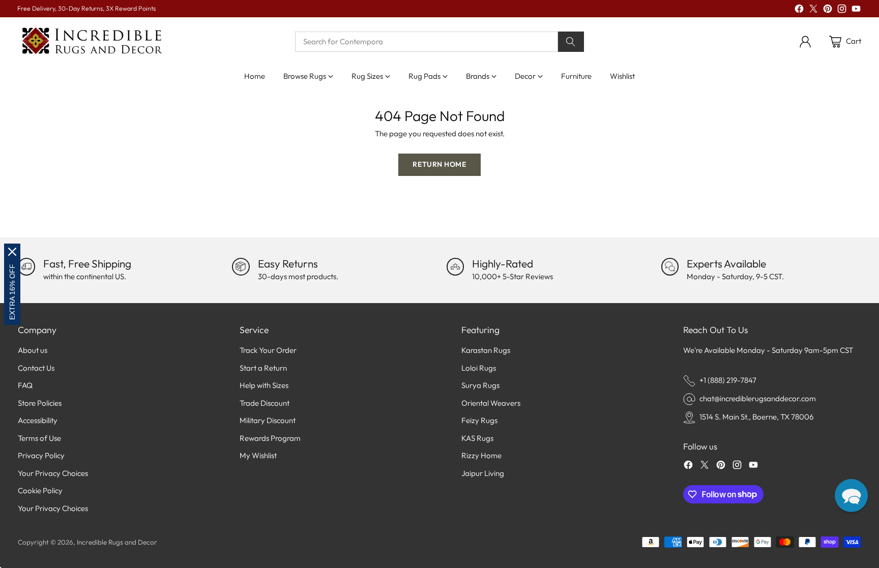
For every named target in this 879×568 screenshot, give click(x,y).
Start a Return (263, 368)
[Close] (12, 252)
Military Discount (268, 420)
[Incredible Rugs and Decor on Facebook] (799, 10)
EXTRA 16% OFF (12, 292)
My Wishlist (258, 455)
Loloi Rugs (478, 368)
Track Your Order (268, 350)
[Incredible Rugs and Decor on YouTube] (856, 10)
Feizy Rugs (479, 420)
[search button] (571, 42)
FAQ (25, 385)
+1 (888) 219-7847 (727, 380)
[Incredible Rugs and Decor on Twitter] (813, 10)
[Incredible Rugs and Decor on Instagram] (842, 10)
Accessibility (37, 420)
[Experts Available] (670, 266)
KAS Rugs (477, 438)
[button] (851, 495)
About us (32, 350)
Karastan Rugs (485, 350)
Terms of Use (39, 438)
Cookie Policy (40, 490)
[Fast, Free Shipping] (26, 266)
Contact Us (36, 368)
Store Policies (40, 403)
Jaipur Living (482, 473)
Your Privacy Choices (53, 473)
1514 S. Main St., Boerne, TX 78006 (756, 417)
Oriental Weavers (490, 403)
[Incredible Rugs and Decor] (91, 41)
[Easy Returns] (240, 266)
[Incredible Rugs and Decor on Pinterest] (828, 10)
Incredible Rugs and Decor (117, 542)
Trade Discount (264, 403)
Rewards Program (270, 438)
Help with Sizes (264, 385)
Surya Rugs (480, 385)
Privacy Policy (41, 455)
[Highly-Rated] (455, 266)
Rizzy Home (481, 455)
